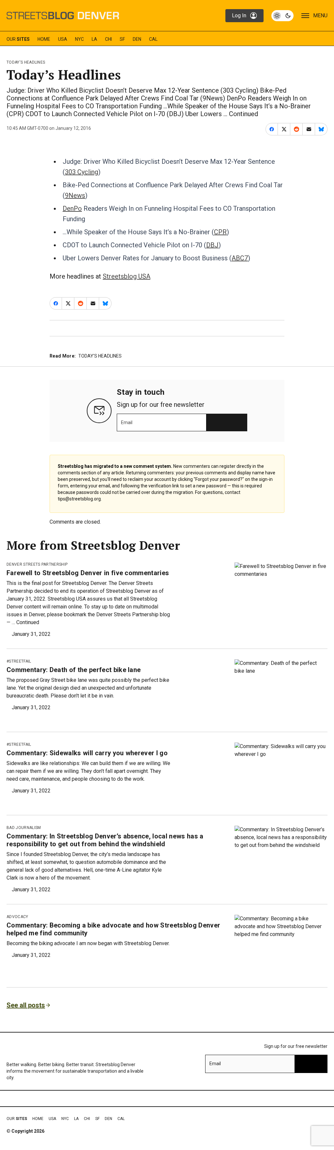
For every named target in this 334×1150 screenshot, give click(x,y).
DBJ (212, 245)
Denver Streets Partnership (37, 564)
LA (94, 39)
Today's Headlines (26, 62)
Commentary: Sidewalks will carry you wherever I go (87, 753)
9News (75, 195)
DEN (137, 39)
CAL (153, 39)
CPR (220, 232)
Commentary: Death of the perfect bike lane (74, 670)
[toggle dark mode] (282, 15)
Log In (239, 15)
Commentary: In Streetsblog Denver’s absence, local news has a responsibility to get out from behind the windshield (105, 840)
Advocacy (17, 917)
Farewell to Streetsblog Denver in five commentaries (88, 573)
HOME (44, 39)
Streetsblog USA (126, 276)
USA (62, 39)
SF (122, 39)
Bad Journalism (24, 828)
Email (126, 422)
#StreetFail (19, 661)
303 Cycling (81, 172)
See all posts (26, 1005)
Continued (243, 114)
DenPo (72, 208)
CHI (108, 39)
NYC (79, 39)
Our (18, 39)
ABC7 (240, 258)
